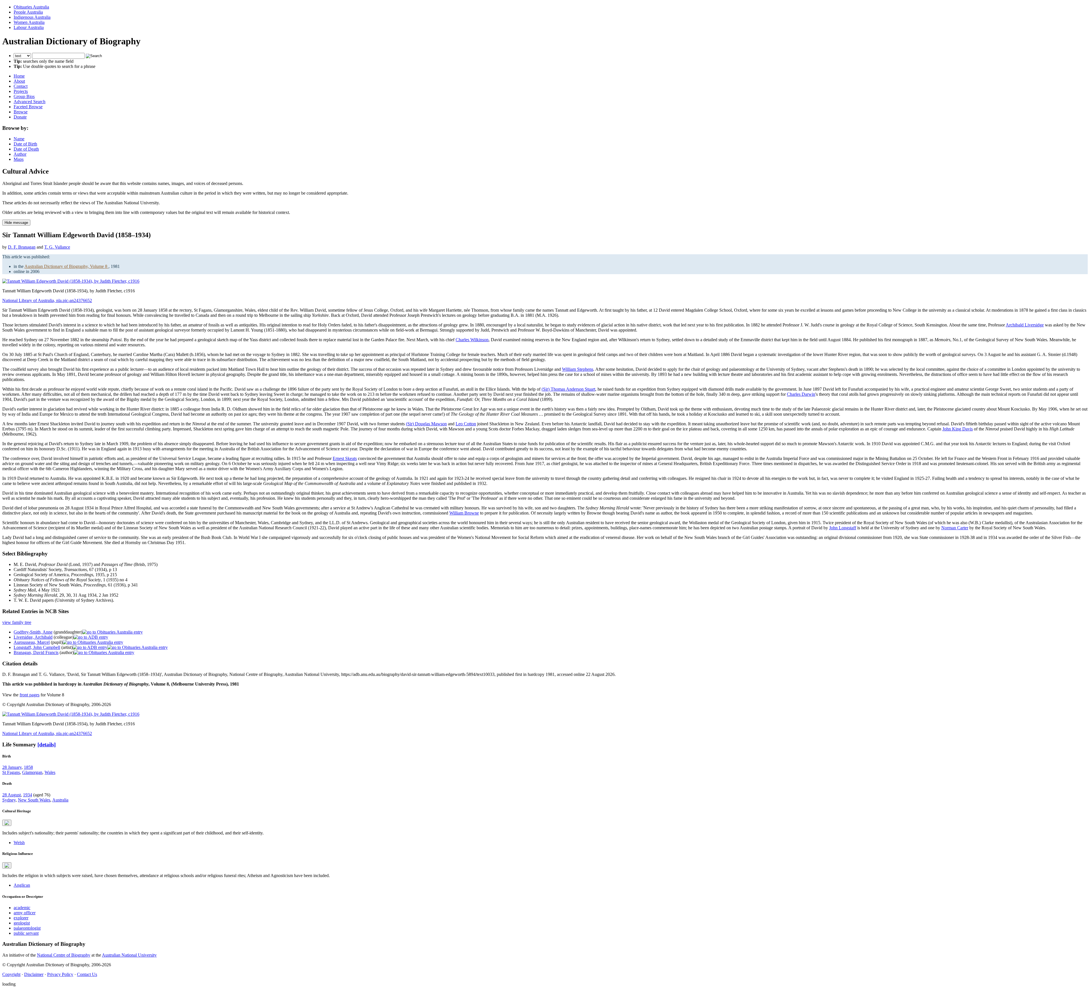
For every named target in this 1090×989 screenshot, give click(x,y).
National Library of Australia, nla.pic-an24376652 (47, 300)
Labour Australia (29, 27)
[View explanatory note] (6, 823)
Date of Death (26, 149)
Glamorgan (32, 772)
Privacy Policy (60, 974)
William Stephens (577, 369)
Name (19, 138)
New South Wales (34, 800)
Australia (60, 800)
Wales (50, 772)
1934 (27, 794)
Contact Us (87, 974)
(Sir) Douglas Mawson (426, 423)
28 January (12, 767)
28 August (11, 794)
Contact (21, 86)
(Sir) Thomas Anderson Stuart (568, 389)
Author (20, 154)
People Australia (28, 12)
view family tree (16, 622)
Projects (21, 91)
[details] (46, 745)
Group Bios (24, 96)
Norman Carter (954, 527)
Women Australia (29, 22)
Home (19, 76)
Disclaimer (33, 974)
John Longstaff (842, 527)
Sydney (9, 800)
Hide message (16, 222)
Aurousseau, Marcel (32, 642)
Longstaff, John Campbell (37, 647)
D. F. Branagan (21, 247)
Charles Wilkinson (472, 339)
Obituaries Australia (31, 7)
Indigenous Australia (32, 17)
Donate (20, 116)
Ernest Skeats (345, 458)
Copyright (11, 974)
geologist (22, 923)
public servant (26, 933)
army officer (24, 912)
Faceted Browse (28, 106)
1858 (28, 767)
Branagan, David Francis (36, 652)
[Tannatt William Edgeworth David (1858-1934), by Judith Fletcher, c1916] (70, 281)
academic (22, 907)
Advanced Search (29, 101)
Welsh (19, 842)
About (19, 81)
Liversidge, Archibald (33, 637)
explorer (21, 917)
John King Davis (957, 428)
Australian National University (129, 955)
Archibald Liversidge (1025, 324)
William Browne (464, 513)
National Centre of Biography (63, 955)
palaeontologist (27, 928)
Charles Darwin (801, 394)
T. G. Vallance (57, 247)
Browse (21, 111)
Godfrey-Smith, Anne (33, 632)
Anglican (22, 885)
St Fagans (11, 772)
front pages (29, 694)
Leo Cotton (466, 423)
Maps (19, 159)
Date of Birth (25, 143)
